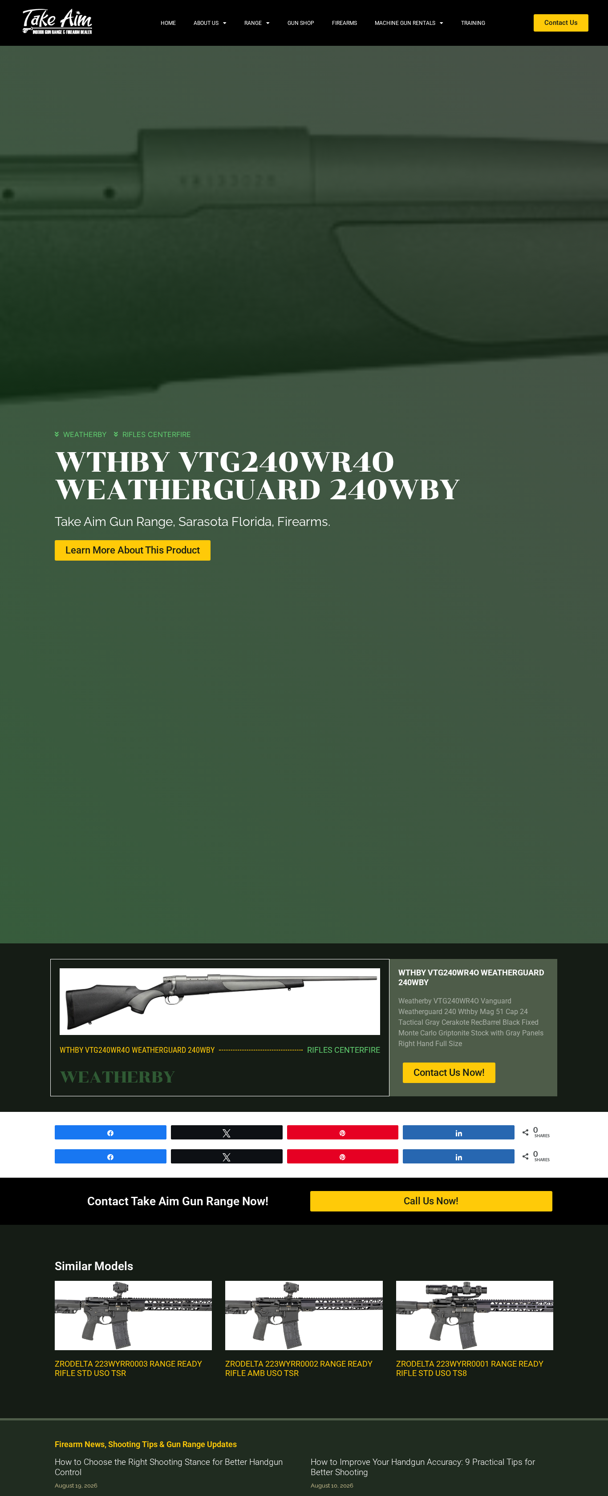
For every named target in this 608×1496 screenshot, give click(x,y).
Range (253, 23)
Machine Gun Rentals (405, 23)
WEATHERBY (85, 434)
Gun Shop (301, 23)
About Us (206, 23)
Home (168, 23)
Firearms (344, 23)
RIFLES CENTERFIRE (156, 434)
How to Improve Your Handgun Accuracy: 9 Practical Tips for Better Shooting (423, 1467)
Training (473, 23)
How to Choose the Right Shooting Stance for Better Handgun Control (169, 1467)
